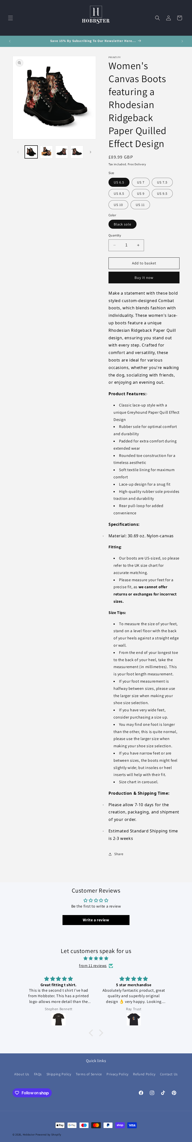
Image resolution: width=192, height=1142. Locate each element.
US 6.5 (119, 182)
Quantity (114, 235)
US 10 (118, 204)
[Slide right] (90, 152)
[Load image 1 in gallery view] (31, 152)
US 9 (140, 193)
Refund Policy (144, 1074)
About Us (21, 1074)
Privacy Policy (117, 1074)
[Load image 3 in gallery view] (61, 152)
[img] (96, 958)
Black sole (122, 224)
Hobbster (29, 1134)
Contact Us (169, 1074)
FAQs (38, 1074)
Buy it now (144, 277)
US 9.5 (162, 193)
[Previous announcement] (9, 41)
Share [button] (119, 854)
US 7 (140, 182)
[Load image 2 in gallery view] (46, 152)
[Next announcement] (182, 41)
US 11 (140, 204)
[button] (10, 17)
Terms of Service (89, 1074)
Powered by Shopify (48, 1134)
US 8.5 (119, 193)
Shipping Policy (58, 1074)
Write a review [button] (96, 920)
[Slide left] (18, 152)
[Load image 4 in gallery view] (76, 152)
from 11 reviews (93, 965)
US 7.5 (162, 182)
